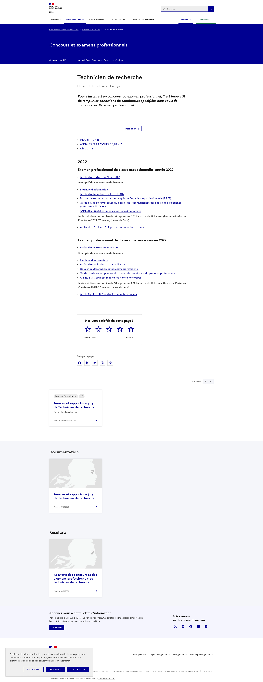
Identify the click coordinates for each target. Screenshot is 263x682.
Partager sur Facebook (79, 363)
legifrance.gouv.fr (159, 654)
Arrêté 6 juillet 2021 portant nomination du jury (108, 294)
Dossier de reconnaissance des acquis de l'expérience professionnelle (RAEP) (125, 198)
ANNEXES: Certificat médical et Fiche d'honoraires (110, 211)
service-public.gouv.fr (200, 654)
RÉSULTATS (86, 148)
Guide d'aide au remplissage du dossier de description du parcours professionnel (128, 273)
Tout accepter (78, 669)
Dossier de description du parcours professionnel (109, 269)
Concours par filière (58, 60)
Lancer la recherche (211, 9)
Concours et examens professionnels (63, 29)
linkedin (183, 626)
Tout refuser (55, 669)
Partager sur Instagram (102, 363)
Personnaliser (33, 669)
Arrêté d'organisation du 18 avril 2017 (102, 194)
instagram (198, 626)
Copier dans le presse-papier (110, 363)
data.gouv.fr (139, 654)
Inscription (130, 128)
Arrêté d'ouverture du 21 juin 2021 (100, 177)
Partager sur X (87, 363)
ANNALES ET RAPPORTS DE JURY (99, 144)
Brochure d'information (94, 189)
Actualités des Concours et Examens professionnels (102, 60)
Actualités (54, 19)
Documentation (118, 19)
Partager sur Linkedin (95, 363)
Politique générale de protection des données (131, 671)
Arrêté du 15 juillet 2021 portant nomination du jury (112, 227)
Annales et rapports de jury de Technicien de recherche (74, 496)
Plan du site (207, 671)
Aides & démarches (97, 19)
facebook (190, 626)
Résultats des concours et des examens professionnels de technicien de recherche (75, 578)
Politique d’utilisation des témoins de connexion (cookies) (175, 671)
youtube (206, 626)
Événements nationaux (143, 19)
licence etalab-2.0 (105, 678)
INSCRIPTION (88, 140)
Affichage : (199, 381)
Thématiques (204, 19)
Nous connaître (73, 19)
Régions (184, 19)
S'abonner (57, 627)
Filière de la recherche (91, 29)
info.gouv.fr (178, 654)
